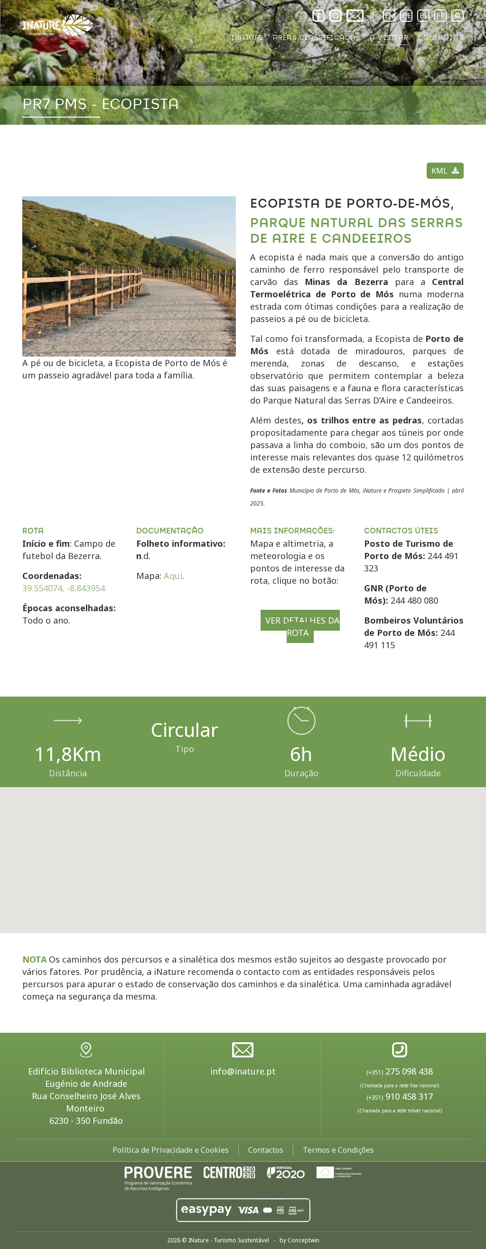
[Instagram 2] (335, 15)
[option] (243, 62)
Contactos (265, 1150)
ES (423, 15)
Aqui (173, 575)
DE (406, 15)
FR (441, 15)
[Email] (355, 15)
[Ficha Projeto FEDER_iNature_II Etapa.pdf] (243, 1177)
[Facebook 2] (318, 15)
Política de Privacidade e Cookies (170, 1150)
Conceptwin (303, 1240)
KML (440, 170)
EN (389, 15)
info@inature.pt (243, 1071)
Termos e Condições (338, 1150)
